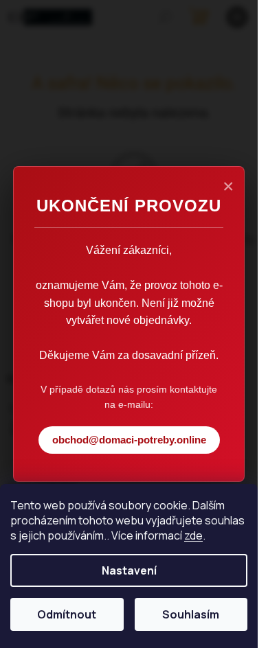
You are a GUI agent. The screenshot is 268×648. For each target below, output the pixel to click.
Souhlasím (190, 614)
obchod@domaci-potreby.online (129, 439)
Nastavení (129, 570)
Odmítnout (66, 614)
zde (193, 535)
